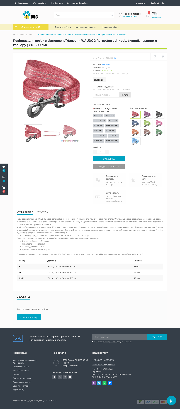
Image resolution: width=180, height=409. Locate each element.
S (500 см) (114, 136)
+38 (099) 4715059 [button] (103, 360)
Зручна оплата (112, 193)
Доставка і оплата (21, 370)
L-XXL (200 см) (112, 126)
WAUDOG (106, 64)
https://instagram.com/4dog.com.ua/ (65, 377)
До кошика (109, 159)
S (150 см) (98, 116)
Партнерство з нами (22, 378)
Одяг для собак (62, 27)
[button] (4, 189)
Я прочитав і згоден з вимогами (113, 342)
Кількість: (97, 147)
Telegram (99, 383)
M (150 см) (110, 116)
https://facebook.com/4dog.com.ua (54, 377)
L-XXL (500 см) (112, 141)
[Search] (111, 15)
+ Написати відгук (29, 317)
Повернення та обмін (148, 177)
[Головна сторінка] (14, 34)
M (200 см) (98, 126)
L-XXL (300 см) (100, 136)
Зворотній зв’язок (21, 386)
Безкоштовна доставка (112, 177)
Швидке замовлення (108, 167)
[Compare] (163, 56)
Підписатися (157, 337)
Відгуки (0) (42, 211)
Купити (125, 95)
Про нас (16, 374)
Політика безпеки (110, 342)
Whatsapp (104, 383)
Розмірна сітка (57, 3)
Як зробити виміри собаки (77, 3)
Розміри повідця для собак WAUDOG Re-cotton (105, 109)
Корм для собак (109, 27)
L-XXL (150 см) (99, 121)
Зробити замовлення (156, 16)
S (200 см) (113, 121)
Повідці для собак (26, 35)
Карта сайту (18, 390)
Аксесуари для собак (86, 27)
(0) (114, 58)
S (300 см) (98, 131)
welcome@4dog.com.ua (103, 365)
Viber (94, 383)
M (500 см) (98, 141)
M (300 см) (110, 131)
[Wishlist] (154, 56)
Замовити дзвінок (130, 16)
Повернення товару (22, 382)
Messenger (110, 383)
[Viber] (120, 15)
